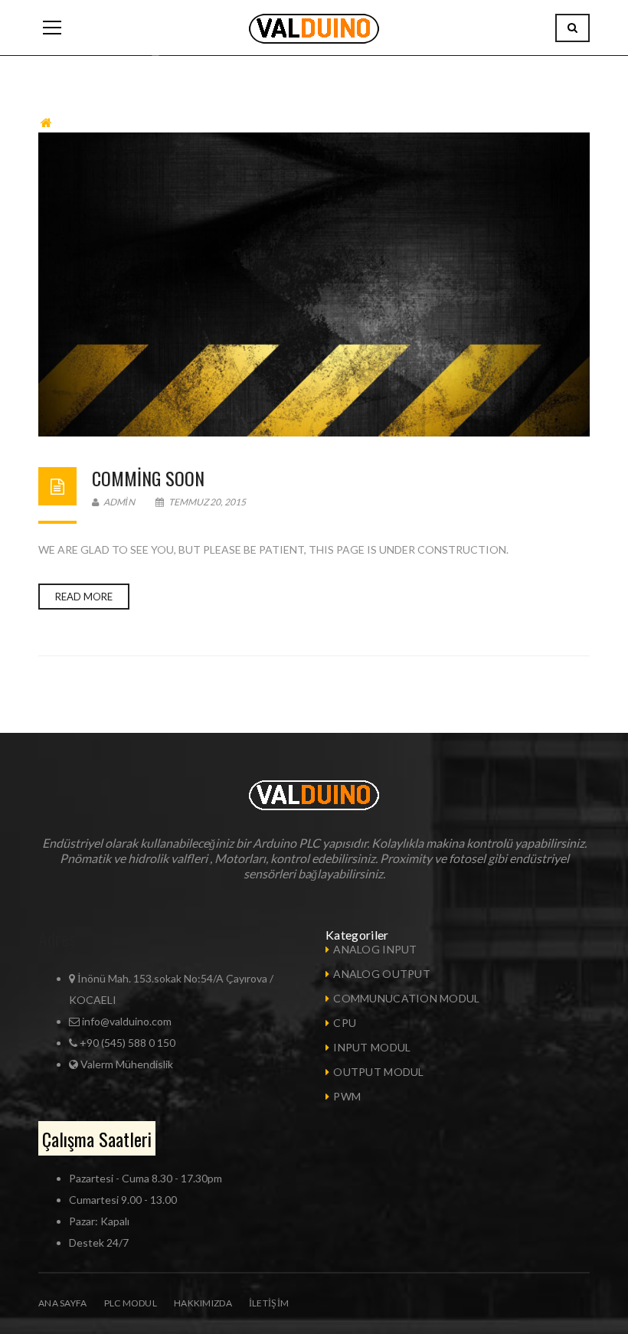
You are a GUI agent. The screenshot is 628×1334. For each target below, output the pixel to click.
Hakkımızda (203, 1303)
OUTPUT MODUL (378, 1071)
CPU (344, 1022)
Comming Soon (148, 478)
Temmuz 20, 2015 (206, 502)
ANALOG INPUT (375, 949)
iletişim (269, 1303)
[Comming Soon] (314, 284)
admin (118, 502)
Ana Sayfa (62, 1303)
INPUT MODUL (371, 1047)
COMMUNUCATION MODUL (406, 998)
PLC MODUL (131, 1303)
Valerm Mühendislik (126, 1064)
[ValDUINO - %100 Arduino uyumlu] (314, 27)
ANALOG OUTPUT (381, 973)
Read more (84, 596)
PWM (347, 1096)
